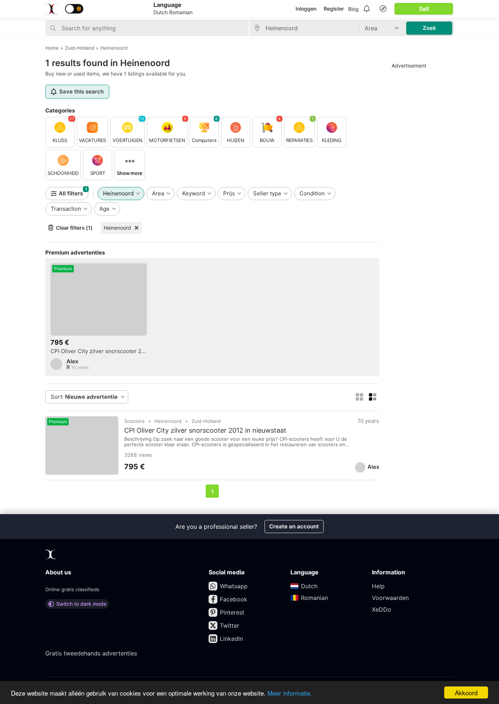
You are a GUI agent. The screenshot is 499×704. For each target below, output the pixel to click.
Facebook (233, 599)
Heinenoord (117, 228)
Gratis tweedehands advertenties (91, 653)
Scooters (134, 421)
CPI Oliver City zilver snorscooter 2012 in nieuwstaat (98, 351)
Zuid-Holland (206, 421)
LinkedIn (231, 638)
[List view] (372, 396)
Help (378, 586)
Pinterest (232, 612)
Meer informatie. (289, 692)
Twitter (229, 625)
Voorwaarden (390, 597)
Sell (424, 8)
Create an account (294, 526)
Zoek (429, 27)
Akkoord (466, 692)
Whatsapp (234, 586)
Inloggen (306, 8)
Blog (353, 9)
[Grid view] (359, 396)
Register (334, 8)
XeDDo (381, 609)
